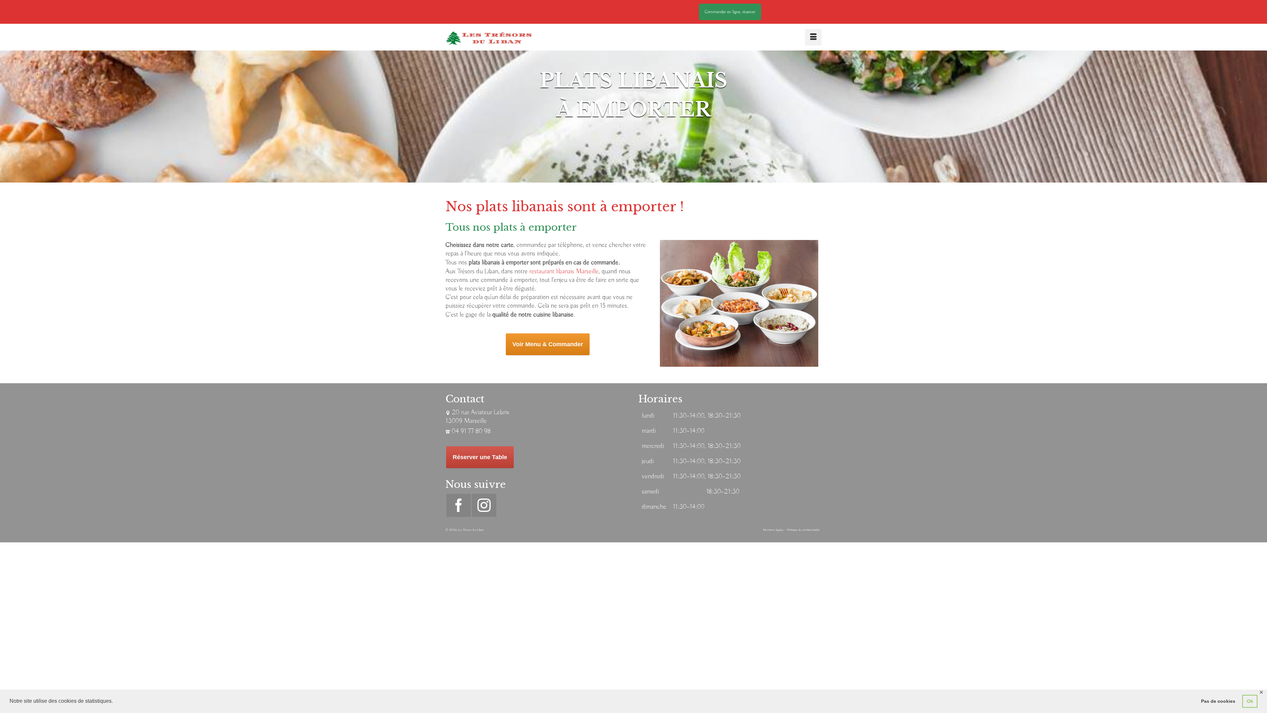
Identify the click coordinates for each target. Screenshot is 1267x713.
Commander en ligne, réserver (730, 12)
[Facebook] (458, 505)
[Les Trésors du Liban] (488, 38)
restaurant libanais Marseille (564, 271)
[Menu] (813, 37)
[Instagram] (484, 505)
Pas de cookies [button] (1218, 701)
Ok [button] (1250, 701)
